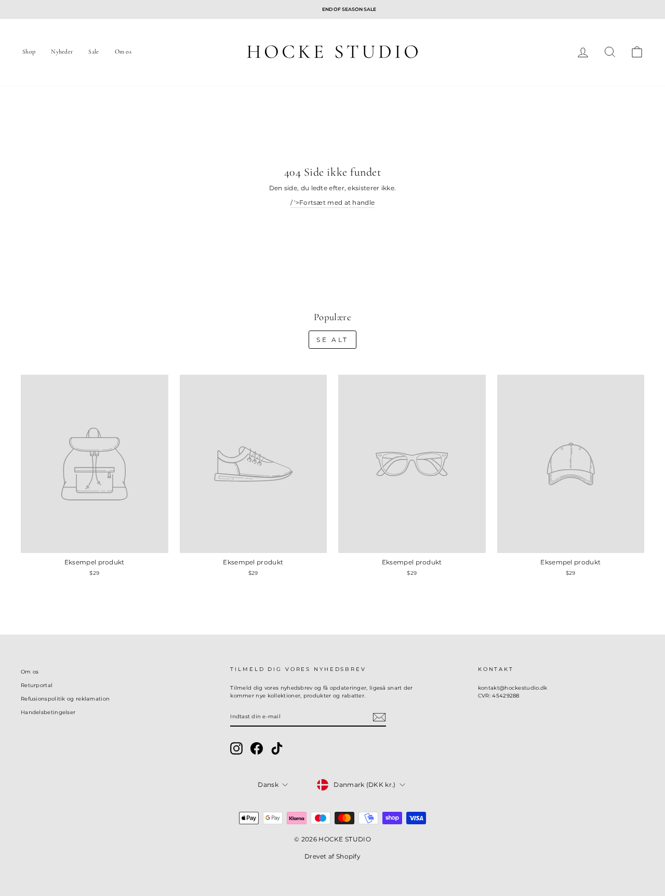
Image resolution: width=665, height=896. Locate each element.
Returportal (36, 685)
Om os (123, 51)
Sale (93, 51)
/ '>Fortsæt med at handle (332, 202)
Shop (28, 51)
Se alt (332, 340)
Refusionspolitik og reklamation (65, 698)
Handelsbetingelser (48, 712)
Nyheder (62, 51)
